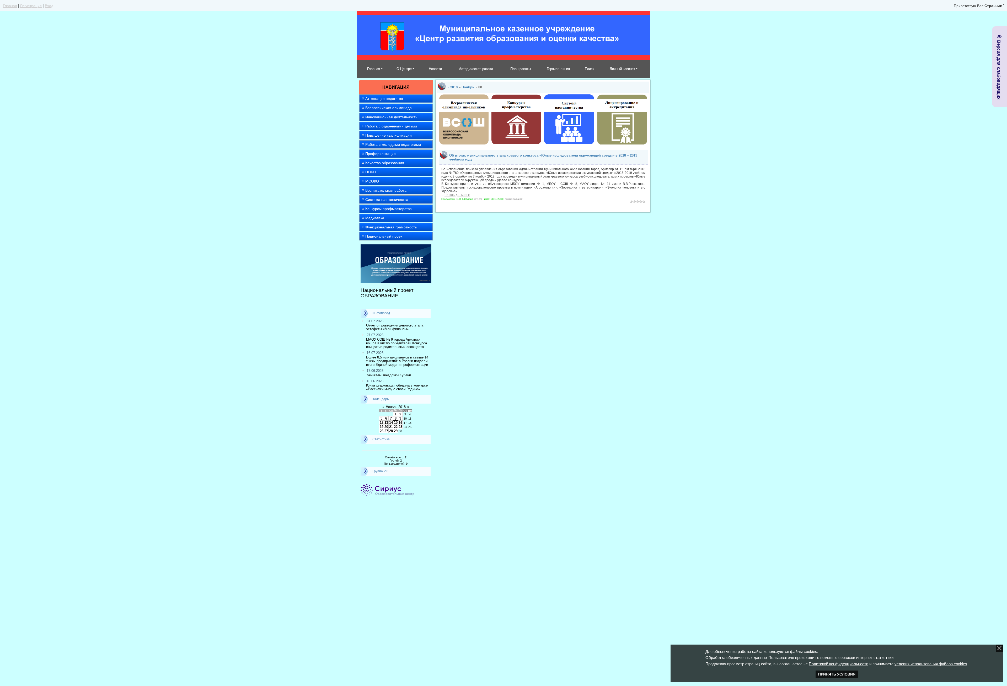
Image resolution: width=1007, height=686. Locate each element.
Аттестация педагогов (384, 99)
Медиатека (374, 218)
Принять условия (836, 674)
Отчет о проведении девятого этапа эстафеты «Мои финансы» (394, 327)
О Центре (404, 69)
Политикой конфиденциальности (838, 664)
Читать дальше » (457, 195)
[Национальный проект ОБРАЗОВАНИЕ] (396, 247)
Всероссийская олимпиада (388, 108)
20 (386, 427)
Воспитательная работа (385, 190)
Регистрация (31, 5)
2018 (454, 87)
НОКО (370, 172)
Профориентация (380, 154)
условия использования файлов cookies (930, 664)
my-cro (478, 199)
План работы (520, 69)
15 (396, 423)
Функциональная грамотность (391, 227)
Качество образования (384, 163)
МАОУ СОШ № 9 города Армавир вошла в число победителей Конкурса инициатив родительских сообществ (396, 343)
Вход (49, 5)
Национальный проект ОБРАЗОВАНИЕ (387, 292)
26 (381, 431)
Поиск (589, 69)
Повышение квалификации (388, 135)
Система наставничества (386, 199)
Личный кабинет (622, 69)
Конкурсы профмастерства (388, 209)
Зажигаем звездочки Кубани (388, 375)
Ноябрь (468, 87)
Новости (435, 69)
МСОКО (372, 181)
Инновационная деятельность (391, 117)
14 (391, 423)
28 (391, 431)
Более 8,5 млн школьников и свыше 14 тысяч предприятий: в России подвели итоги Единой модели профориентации (397, 361)
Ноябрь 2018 (396, 407)
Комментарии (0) (514, 199)
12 (381, 423)
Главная (10, 5)
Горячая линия (558, 69)
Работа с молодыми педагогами (393, 144)
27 (386, 431)
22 (396, 427)
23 (400, 427)
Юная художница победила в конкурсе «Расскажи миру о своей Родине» (397, 387)
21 (391, 427)
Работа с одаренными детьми (391, 126)
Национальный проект (384, 236)
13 (386, 423)
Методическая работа (475, 69)
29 (396, 431)
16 (400, 423)
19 (381, 427)
